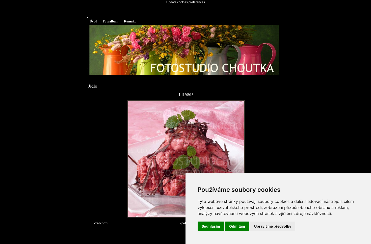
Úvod (93, 21)
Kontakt (130, 21)
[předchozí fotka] (96, 159)
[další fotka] (275, 159)
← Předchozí (99, 223)
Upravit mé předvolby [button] (272, 226)
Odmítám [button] (237, 226)
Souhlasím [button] (211, 226)
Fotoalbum (110, 21)
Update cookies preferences (185, 2)
